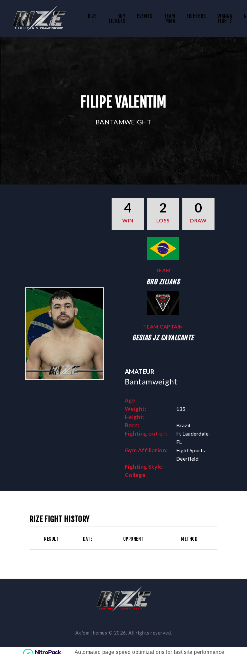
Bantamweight (123, 122)
